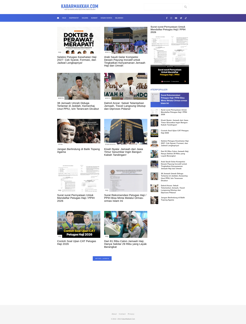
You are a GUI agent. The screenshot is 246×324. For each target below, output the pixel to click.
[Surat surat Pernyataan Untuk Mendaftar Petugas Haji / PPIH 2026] (78, 180)
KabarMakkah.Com (128, 319)
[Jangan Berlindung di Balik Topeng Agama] (78, 134)
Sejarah (119, 18)
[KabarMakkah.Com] (166, 18)
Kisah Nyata (106, 18)
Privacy (131, 314)
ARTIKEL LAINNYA (102, 258)
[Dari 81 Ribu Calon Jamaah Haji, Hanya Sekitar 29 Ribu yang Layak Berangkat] (125, 226)
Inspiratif (74, 18)
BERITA (108, 52)
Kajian (85, 18)
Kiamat (94, 18)
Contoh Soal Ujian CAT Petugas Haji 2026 (76, 242)
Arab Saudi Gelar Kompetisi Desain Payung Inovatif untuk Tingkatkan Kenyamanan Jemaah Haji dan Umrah (124, 61)
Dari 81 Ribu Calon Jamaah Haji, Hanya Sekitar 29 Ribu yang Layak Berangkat (125, 244)
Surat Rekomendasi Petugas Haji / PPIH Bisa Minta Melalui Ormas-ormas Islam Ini (125, 198)
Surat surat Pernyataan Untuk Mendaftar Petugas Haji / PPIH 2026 (76, 198)
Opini (60, 144)
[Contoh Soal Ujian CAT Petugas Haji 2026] (78, 226)
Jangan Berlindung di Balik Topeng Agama (78, 150)
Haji (64, 18)
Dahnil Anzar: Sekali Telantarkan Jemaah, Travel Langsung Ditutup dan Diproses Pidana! (125, 106)
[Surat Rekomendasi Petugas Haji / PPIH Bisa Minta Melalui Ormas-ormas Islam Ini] (125, 180)
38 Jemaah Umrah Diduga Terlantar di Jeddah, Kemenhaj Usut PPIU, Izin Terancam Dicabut (78, 106)
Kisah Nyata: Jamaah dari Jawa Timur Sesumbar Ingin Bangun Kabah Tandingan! (123, 152)
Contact (122, 314)
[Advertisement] (102, 284)
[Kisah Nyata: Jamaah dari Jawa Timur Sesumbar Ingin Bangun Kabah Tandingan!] (125, 134)
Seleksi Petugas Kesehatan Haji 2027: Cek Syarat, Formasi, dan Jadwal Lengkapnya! (76, 59)
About (114, 314)
